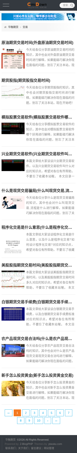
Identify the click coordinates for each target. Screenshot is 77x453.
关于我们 (23, 448)
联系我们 (10, 448)
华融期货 (13, 27)
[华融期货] (38, 5)
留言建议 (36, 448)
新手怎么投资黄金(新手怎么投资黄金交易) (37, 375)
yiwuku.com (55, 444)
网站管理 (49, 448)
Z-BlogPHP (26, 444)
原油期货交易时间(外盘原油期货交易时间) (37, 43)
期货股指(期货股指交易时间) (25, 80)
